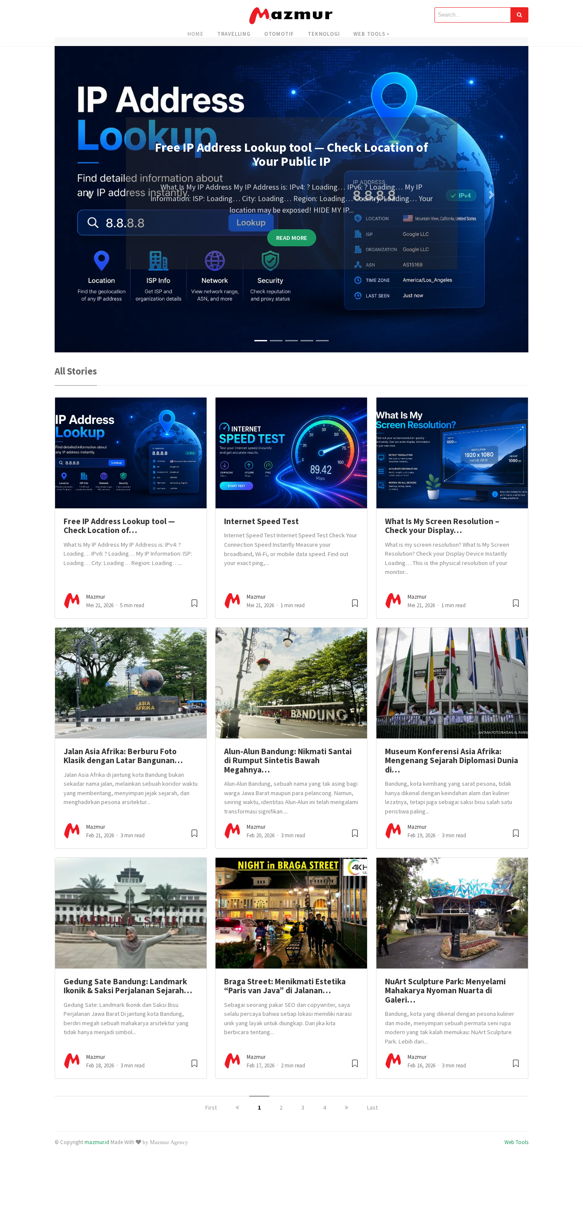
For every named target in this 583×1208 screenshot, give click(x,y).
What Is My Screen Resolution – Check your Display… (442, 534)
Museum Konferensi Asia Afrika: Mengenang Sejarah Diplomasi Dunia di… (451, 769)
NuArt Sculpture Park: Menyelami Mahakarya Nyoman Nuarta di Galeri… (445, 999)
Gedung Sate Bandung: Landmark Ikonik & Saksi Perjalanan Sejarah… (128, 994)
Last (372, 1116)
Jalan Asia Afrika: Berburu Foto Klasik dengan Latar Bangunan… (123, 764)
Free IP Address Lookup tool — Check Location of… (119, 534)
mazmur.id (97, 1150)
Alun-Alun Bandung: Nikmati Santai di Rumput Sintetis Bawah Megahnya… (288, 769)
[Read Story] (194, 615)
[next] (346, 1116)
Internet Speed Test (261, 530)
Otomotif (279, 33)
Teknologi (324, 33)
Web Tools (369, 33)
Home (195, 33)
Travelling (234, 33)
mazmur (95, 605)
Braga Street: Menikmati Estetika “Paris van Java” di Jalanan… (285, 994)
